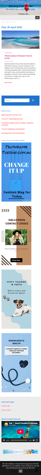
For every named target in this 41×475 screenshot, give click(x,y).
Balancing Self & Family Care (11, 115)
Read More (8, 82)
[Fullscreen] (37, 440)
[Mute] (34, 440)
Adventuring (8, 53)
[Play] (4, 440)
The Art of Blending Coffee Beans (13, 129)
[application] (20, 431)
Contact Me (5, 406)
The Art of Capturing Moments (12, 119)
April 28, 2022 (10, 61)
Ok (20, 471)
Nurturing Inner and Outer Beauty (13, 133)
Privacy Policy (6, 410)
